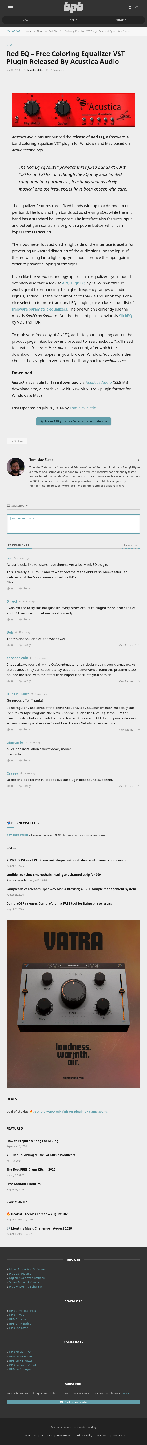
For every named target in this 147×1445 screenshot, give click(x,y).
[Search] (130, 7)
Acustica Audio (99, 382)
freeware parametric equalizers (39, 309)
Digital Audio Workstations (27, 1278)
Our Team (46, 1435)
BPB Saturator (18, 1328)
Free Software (16, 441)
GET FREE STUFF (17, 835)
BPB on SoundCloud (22, 1365)
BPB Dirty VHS (18, 1315)
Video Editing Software (24, 1282)
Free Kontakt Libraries (24, 1184)
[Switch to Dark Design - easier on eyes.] (136, 7)
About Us (30, 1435)
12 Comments (56, 70)
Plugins (120, 20)
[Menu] (10, 7)
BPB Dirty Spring (20, 1323)
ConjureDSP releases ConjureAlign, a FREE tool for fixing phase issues (59, 903)
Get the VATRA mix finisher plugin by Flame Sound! (71, 1111)
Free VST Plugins (20, 1273)
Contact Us (119, 1435)
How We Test (64, 1435)
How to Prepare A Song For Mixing (32, 1141)
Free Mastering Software (25, 1286)
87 (30, 1233)
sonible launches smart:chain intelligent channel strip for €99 (54, 875)
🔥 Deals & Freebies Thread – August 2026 (38, 1214)
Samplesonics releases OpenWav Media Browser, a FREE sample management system (71, 889)
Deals (74, 20)
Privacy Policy (84, 1435)
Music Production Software (27, 1269)
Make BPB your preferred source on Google (76, 421)
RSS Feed (128, 1393)
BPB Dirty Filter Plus (22, 1310)
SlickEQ (125, 315)
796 (31, 1219)
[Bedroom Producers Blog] (73, 7)
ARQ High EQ (73, 283)
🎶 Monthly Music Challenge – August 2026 (39, 1228)
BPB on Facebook (20, 1356)
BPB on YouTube (20, 1352)
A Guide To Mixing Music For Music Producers (41, 1155)
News (26, 20)
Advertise (102, 1435)
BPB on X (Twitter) (21, 1360)
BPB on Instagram (21, 1369)
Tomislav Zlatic (35, 70)
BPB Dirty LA (17, 1319)
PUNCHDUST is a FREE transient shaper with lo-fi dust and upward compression (67, 860)
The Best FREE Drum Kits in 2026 (31, 1169)
